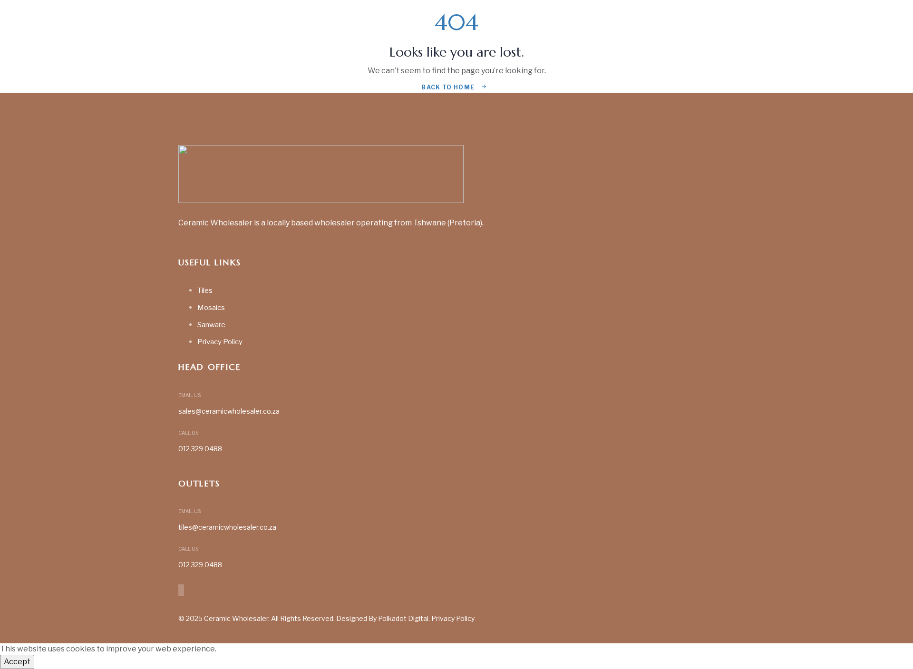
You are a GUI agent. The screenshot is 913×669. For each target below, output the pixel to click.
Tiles (205, 290)
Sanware (211, 324)
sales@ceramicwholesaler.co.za (229, 411)
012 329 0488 (200, 449)
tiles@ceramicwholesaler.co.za (227, 527)
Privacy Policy (220, 342)
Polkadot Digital (403, 618)
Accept (17, 661)
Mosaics (211, 307)
